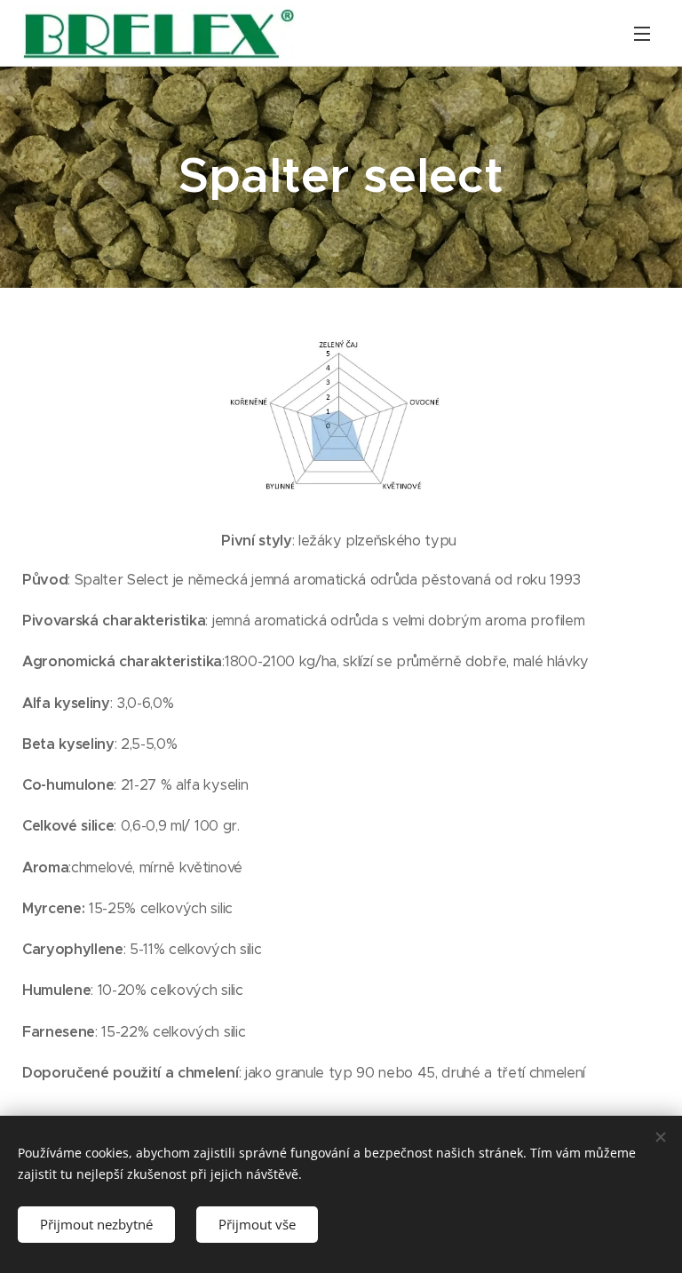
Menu (642, 33)
